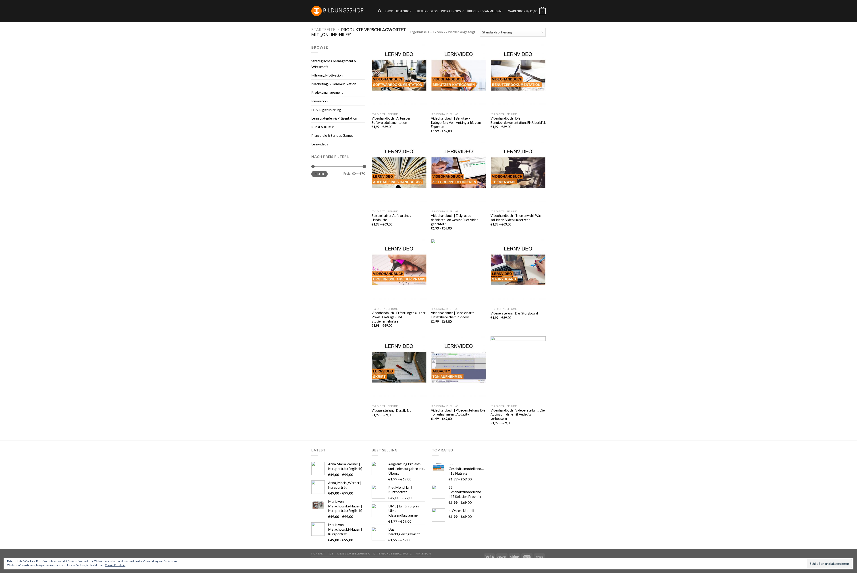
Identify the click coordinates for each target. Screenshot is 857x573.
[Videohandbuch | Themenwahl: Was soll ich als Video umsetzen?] (518, 175)
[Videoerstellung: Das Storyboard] (518, 272)
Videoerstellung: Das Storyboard (514, 313)
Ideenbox (404, 11)
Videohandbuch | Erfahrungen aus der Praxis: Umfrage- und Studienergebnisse (399, 317)
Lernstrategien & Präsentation (334, 118)
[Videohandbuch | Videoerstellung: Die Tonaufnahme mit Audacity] (458, 369)
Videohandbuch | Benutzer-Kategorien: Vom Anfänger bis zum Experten (456, 122)
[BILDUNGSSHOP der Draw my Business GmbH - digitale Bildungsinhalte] (341, 11)
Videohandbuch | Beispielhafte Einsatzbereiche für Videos (452, 315)
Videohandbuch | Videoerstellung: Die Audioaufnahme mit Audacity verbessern (518, 414)
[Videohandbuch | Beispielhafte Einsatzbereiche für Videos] (458, 272)
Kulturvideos (426, 11)
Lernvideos (319, 144)
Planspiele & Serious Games (332, 135)
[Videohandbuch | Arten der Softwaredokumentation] (399, 77)
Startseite (323, 29)
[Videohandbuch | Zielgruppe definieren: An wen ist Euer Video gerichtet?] (458, 175)
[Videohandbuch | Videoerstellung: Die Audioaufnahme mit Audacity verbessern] (518, 369)
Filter (319, 174)
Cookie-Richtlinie (115, 565)
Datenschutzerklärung (392, 553)
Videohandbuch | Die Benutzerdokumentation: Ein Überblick (518, 120)
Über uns (474, 11)
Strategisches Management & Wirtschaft (333, 64)
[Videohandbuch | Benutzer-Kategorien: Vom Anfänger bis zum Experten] (458, 77)
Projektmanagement (327, 92)
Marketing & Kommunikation (333, 84)
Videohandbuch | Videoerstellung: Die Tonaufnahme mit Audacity (458, 412)
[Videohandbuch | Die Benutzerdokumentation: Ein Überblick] (518, 77)
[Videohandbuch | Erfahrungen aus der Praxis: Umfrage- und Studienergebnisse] (399, 272)
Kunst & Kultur (322, 127)
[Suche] (379, 11)
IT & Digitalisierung (326, 110)
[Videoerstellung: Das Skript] (399, 369)
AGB (331, 553)
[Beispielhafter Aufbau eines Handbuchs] (399, 175)
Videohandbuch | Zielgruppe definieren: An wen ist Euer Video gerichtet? (454, 220)
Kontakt (318, 553)
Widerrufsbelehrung (354, 553)
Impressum (423, 553)
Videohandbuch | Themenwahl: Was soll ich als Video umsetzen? (516, 218)
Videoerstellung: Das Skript (391, 410)
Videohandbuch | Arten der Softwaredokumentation (391, 120)
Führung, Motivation (327, 75)
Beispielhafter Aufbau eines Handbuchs (391, 218)
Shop (389, 11)
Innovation (319, 101)
